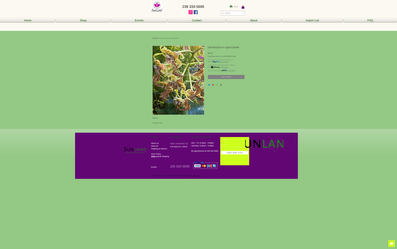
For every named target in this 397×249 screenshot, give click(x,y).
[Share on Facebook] (209, 85)
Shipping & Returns (159, 149)
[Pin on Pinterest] (213, 85)
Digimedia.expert (194, 176)
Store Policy (156, 154)
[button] (243, 7)
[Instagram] (191, 12)
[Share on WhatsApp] (217, 85)
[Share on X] (221, 85)
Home (154, 38)
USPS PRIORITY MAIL (229, 56)
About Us (155, 143)
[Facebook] (196, 12)
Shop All (154, 146)
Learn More (224, 62)
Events (154, 167)
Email (223, 145)
